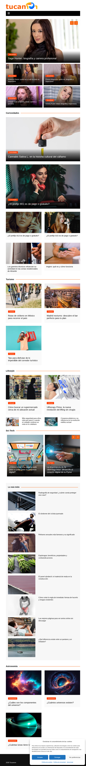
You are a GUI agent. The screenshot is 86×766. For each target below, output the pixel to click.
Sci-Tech (11, 463)
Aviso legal (70, 762)
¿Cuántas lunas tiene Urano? (21, 745)
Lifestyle (11, 403)
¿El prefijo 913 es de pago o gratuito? (23, 236)
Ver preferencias (74, 757)
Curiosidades (13, 152)
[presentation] (72, 23)
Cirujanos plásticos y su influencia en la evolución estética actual (70, 420)
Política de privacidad (59, 762)
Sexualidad (12, 54)
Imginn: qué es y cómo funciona (59, 267)
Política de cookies (47, 762)
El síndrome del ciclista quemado (50, 514)
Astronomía (12, 698)
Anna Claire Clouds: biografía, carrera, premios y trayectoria (41, 58)
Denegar (57, 757)
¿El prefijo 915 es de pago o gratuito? (62, 236)
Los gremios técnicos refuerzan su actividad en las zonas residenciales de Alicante (23, 269)
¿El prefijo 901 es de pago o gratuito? (29, 204)
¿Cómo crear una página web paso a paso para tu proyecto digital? (22, 469)
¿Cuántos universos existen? (60, 702)
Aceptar (40, 757)
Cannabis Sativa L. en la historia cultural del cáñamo (37, 156)
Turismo (11, 311)
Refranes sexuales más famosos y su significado (56, 534)
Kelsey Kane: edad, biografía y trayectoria (61, 104)
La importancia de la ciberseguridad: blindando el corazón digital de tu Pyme (59, 469)
